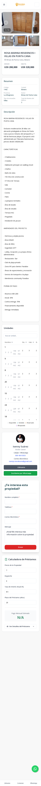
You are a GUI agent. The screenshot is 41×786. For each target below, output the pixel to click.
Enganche (8, 576)
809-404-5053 (20, 455)
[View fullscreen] (35, 29)
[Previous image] (6, 22)
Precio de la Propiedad (13, 565)
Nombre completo (12, 497)
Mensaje (8, 527)
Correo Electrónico (12, 517)
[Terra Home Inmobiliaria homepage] (20, 4)
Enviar (20, 547)
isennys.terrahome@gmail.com (20, 461)
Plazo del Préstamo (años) (15, 597)
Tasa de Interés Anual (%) (14, 587)
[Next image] (35, 22)
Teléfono (9, 507)
